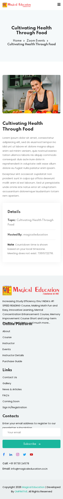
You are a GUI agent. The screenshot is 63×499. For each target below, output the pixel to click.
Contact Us (10, 377)
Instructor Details (13, 355)
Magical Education (33, 487)
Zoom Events (36, 40)
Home (17, 40)
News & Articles (12, 389)
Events (7, 349)
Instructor (9, 343)
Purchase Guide (12, 361)
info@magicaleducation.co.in (29, 468)
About (6, 331)
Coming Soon (11, 401)
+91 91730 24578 (19, 463)
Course (7, 337)
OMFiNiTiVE (21, 491)
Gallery (7, 383)
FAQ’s (6, 395)
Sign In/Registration (15, 407)
